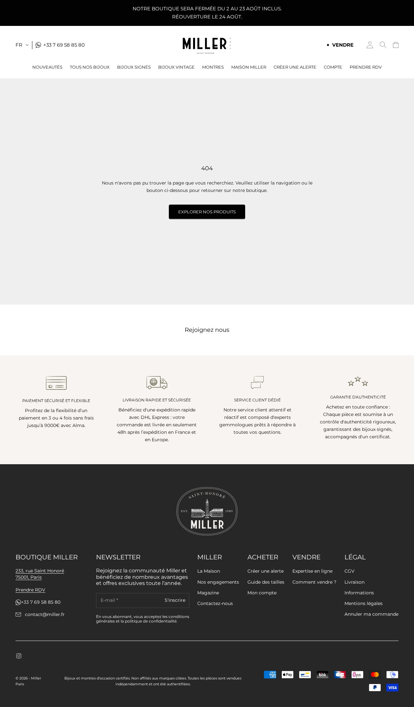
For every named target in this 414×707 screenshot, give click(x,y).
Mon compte (262, 593)
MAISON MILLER (248, 67)
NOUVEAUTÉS (47, 67)
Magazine (208, 593)
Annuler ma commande (371, 614)
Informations (359, 593)
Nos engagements (218, 582)
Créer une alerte (265, 571)
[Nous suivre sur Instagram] (19, 656)
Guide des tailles (265, 582)
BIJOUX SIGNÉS (134, 67)
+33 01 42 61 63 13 (40, 602)
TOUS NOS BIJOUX (90, 67)
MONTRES (213, 67)
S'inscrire (175, 600)
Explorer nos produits (207, 211)
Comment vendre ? (314, 582)
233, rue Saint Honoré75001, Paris (40, 574)
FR (19, 44)
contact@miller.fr (45, 614)
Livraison (354, 582)
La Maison (208, 571)
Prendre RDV (366, 67)
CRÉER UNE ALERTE (295, 67)
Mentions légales (363, 603)
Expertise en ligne (312, 571)
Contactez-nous (215, 603)
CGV (349, 571)
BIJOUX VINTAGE (176, 67)
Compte (333, 67)
